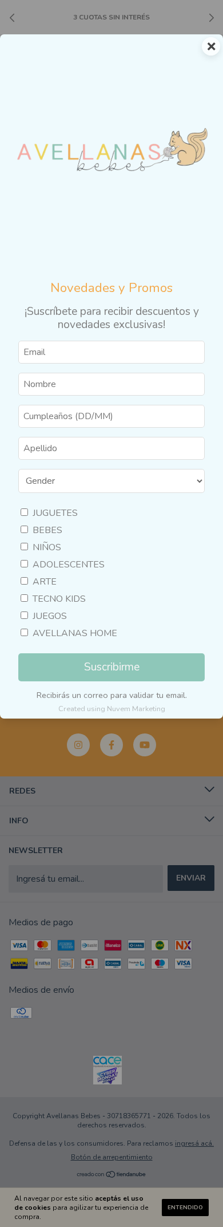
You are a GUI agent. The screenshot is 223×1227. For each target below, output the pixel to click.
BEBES (47, 530)
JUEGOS (50, 616)
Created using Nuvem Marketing (111, 709)
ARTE (45, 581)
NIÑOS (47, 547)
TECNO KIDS (59, 599)
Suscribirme (112, 667)
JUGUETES (55, 513)
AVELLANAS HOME (75, 633)
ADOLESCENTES (69, 564)
